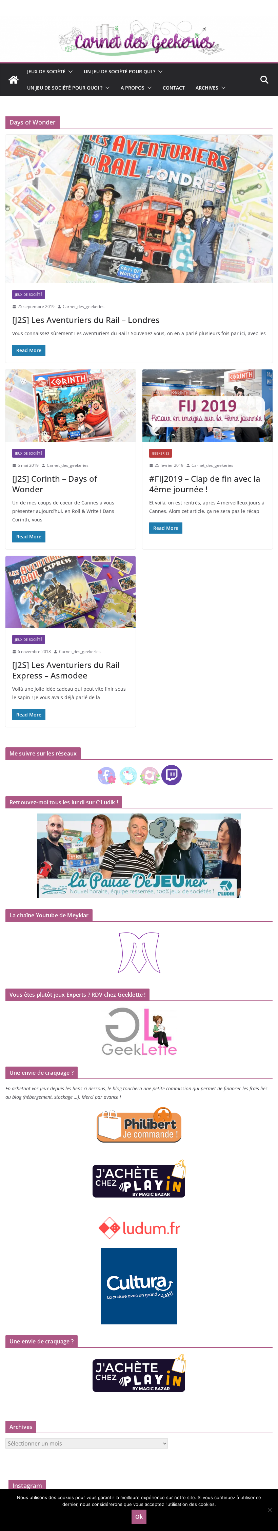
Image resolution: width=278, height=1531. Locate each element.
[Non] (269, 1510)
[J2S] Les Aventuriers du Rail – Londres (86, 319)
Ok (139, 1516)
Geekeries (160, 453)
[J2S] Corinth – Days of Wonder (54, 484)
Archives (207, 87)
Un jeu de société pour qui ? (119, 71)
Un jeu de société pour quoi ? (64, 87)
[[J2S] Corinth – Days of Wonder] (70, 405)
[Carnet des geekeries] (139, 21)
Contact (174, 87)
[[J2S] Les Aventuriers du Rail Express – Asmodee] (70, 592)
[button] (69, 71)
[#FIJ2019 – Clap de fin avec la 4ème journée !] (207, 405)
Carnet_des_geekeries (83, 306)
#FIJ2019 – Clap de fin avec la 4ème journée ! (204, 484)
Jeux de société (46, 71)
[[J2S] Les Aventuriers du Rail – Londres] (139, 209)
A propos (132, 87)
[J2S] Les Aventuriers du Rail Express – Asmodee (66, 670)
